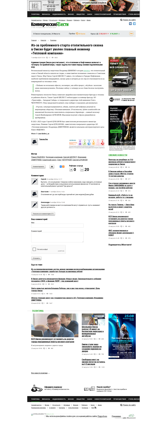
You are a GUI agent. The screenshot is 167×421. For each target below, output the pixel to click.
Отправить (36, 258)
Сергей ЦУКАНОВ (79, 160)
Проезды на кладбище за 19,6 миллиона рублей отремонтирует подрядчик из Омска (122, 162)
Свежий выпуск (36, 20)
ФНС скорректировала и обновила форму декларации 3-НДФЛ (121, 232)
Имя (32, 223)
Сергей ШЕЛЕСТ (70, 157)
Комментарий (36, 231)
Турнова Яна (43, 139)
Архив (89, 20)
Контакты (62, 408)
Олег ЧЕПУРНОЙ (64, 160)
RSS (92, 408)
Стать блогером (73, 408)
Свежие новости (117, 155)
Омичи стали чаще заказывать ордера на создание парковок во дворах (92, 347)
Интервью (62, 20)
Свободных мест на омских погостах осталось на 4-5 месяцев (93, 361)
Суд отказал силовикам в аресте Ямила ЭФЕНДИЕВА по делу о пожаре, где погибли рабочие (121, 185)
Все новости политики (39, 373)
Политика (38, 311)
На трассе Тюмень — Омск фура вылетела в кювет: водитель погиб (121, 207)
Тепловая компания (54, 157)
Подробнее (102, 416)
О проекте (52, 408)
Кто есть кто (53, 20)
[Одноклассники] (63, 167)
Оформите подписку (53, 387)
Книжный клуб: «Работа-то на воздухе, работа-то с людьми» (120, 196)
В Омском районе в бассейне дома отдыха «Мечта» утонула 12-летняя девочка (120, 173)
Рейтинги (77, 20)
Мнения (69, 20)
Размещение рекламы (38, 408)
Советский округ (49, 160)
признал (86, 71)
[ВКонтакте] (61, 167)
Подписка (85, 408)
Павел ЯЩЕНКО (38, 157)
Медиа (45, 20)
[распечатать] (51, 168)
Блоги (83, 20)
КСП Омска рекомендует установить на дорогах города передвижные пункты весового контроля (121, 219)
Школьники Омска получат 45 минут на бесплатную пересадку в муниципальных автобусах (93, 331)
